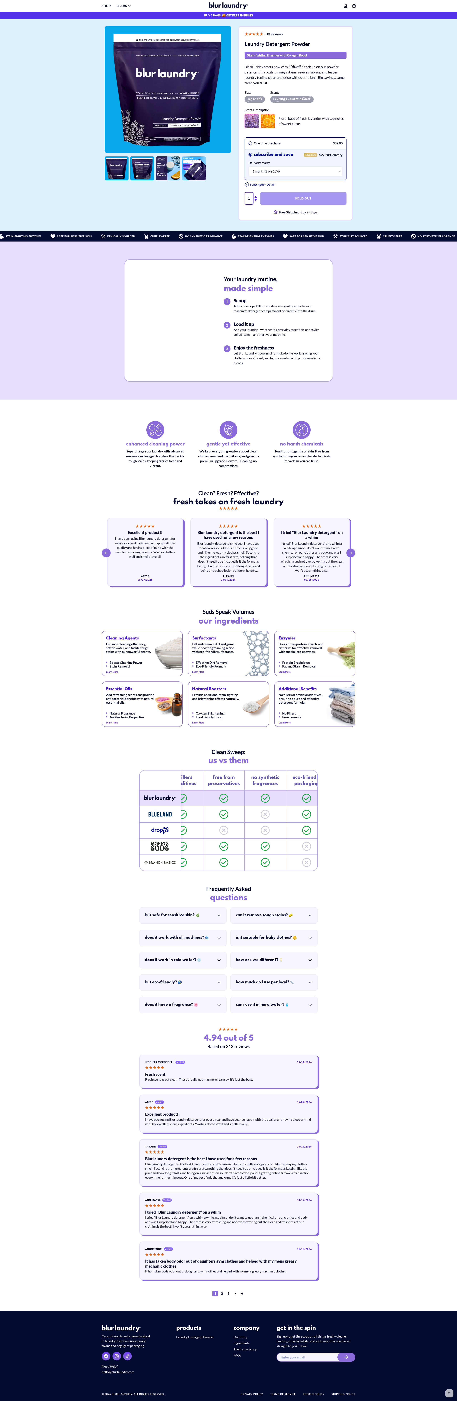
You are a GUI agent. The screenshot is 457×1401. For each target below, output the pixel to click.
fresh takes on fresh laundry (228, 502)
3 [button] (228, 1294)
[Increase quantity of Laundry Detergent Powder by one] (255, 197)
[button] (254, 34)
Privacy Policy (252, 1393)
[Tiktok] (127, 1356)
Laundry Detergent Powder (195, 1337)
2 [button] (222, 1294)
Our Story (240, 1337)
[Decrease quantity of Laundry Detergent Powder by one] (255, 200)
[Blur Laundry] (228, 6)
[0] (354, 6)
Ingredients (241, 1343)
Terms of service (283, 1393)
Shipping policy (343, 1393)
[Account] (346, 6)
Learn (122, 6)
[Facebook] (106, 1356)
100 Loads (255, 99)
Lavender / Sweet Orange (292, 99)
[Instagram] (116, 1356)
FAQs (237, 1355)
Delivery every (259, 163)
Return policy (313, 1393)
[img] (228, 508)
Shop (106, 6)
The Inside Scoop (245, 1349)
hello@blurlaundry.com (118, 1372)
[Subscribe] (346, 1357)
